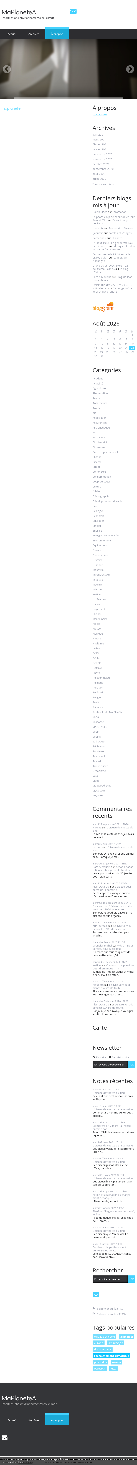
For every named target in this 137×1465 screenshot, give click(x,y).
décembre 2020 (102, 154)
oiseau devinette (104, 1336)
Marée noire (100, 618)
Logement (99, 609)
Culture (97, 486)
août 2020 (99, 173)
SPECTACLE (100, 726)
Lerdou (97, 847)
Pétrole (97, 667)
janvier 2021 (100, 149)
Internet (98, 589)
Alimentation (100, 393)
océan (96, 648)
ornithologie (115, 1343)
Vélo (95, 775)
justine (97, 965)
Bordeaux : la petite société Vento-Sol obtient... (109, 1248)
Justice (97, 594)
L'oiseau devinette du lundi (113, 829)
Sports (97, 736)
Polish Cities (100, 212)
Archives (33, 34)
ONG (96, 653)
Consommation (102, 476)
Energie (97, 530)
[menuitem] (12, 34)
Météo (97, 628)
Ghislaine (98, 906)
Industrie (98, 569)
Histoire (98, 559)
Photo (96, 672)
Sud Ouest (99, 741)
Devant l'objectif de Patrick (112, 221)
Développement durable (108, 501)
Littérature (99, 599)
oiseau (116, 1362)
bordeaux (99, 1368)
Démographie (101, 496)
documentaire (102, 1349)
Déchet (97, 491)
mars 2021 (99, 139)
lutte (113, 1368)
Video (96, 780)
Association (99, 417)
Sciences (98, 707)
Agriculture (99, 388)
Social (96, 716)
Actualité (98, 383)
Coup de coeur (101, 481)
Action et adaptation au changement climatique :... (114, 868)
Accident (98, 378)
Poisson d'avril (101, 677)
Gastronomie (101, 555)
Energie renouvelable (106, 535)
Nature (97, 638)
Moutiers (98, 984)
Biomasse (99, 447)
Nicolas (97, 827)
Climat (96, 466)
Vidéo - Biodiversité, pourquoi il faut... (113, 947)
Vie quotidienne (102, 785)
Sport (96, 731)
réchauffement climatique (111, 1356)
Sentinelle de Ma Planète (108, 712)
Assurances (100, 422)
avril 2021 (99, 134)
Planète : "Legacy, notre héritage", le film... (114, 1212)
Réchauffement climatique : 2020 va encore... (112, 907)
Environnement (102, 540)
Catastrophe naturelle (106, 452)
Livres (96, 604)
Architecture (100, 403)
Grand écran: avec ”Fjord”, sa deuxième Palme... (110, 267)
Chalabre (116, 238)
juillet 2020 (99, 178)
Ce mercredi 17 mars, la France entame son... (112, 1127)
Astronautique (101, 427)
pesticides (100, 1362)
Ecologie (98, 510)
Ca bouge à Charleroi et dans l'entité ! (113, 289)
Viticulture (99, 790)
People (97, 663)
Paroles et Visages (120, 233)
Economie (99, 515)
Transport (99, 756)
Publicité (98, 692)
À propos (57, 34)
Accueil (12, 34)
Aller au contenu (11, 3)
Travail (97, 761)
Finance (97, 550)
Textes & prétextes (121, 228)
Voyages (98, 795)
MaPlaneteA (19, 11)
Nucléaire (98, 643)
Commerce (99, 471)
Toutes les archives (103, 184)
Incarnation (119, 212)
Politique (98, 682)
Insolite (97, 584)
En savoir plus (25, 1462)
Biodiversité (100, 442)
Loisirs (97, 613)
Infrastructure (101, 574)
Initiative (98, 579)
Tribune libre (100, 766)
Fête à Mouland (102, 277)
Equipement (100, 545)
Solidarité (98, 721)
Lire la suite (100, 114)
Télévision (99, 746)
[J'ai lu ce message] (133, 1459)
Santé (96, 702)
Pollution (98, 687)
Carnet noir (99, 238)
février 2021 (100, 144)
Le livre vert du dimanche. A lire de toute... (112, 986)
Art (94, 412)
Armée (97, 408)
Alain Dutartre (101, 886)
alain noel (126, 1336)
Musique (98, 633)
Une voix (98, 228)
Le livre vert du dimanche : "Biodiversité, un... (112, 927)
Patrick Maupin (101, 867)
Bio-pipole (99, 437)
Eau (95, 506)
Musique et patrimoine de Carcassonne (114, 247)
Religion (97, 697)
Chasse (97, 456)
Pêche (96, 658)
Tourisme (98, 751)
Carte (100, 1027)
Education (99, 520)
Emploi (97, 525)
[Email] (73, 11)
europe (98, 1343)
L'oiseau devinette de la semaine (112, 888)
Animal (96, 398)
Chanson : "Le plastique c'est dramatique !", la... (114, 966)
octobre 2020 (101, 164)
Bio (95, 432)
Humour (98, 565)
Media (96, 623)
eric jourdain (100, 926)
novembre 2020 (102, 159)
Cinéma (97, 461)
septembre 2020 (103, 168)
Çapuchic (98, 233)
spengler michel (102, 945)
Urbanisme (99, 770)
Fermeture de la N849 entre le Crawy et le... (111, 255)
